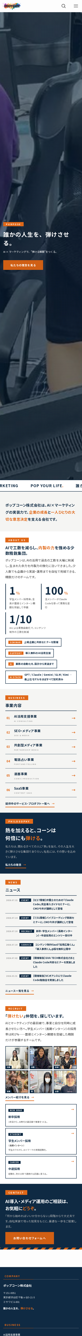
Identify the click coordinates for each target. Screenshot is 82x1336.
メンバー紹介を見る (17, 1097)
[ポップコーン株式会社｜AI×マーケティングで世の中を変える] (11, 6)
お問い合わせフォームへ (29, 1238)
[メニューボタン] (76, 6)
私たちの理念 (13, 865)
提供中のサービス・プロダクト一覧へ (27, 803)
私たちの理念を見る (23, 265)
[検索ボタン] (64, 6)
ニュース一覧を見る (17, 991)
